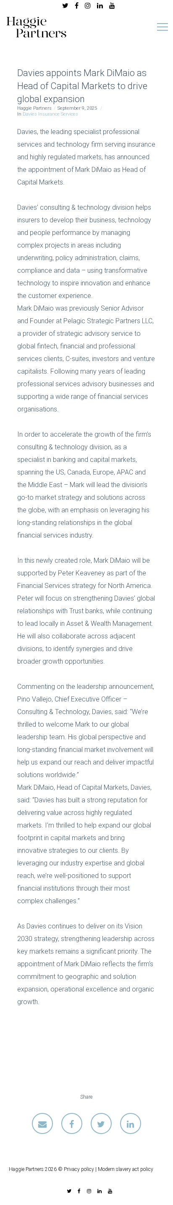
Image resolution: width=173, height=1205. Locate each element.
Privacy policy (79, 1169)
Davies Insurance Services (50, 114)
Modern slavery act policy (125, 1169)
